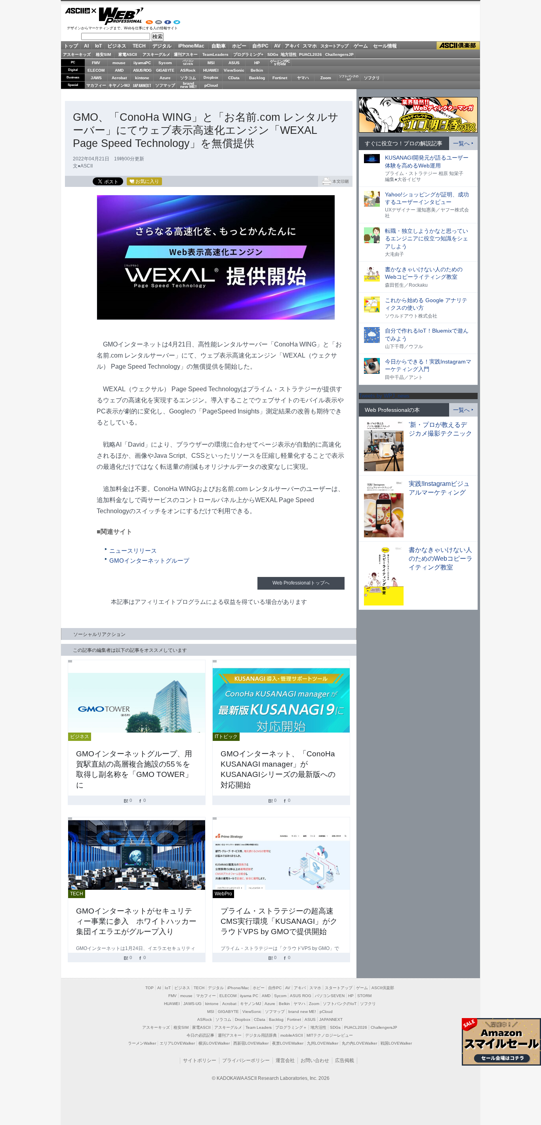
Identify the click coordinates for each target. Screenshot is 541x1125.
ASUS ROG (142, 70)
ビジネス (116, 46)
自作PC (260, 46)
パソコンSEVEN (188, 62)
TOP (149, 988)
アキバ (292, 46)
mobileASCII (291, 1035)
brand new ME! (302, 1011)
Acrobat (119, 78)
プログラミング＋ (291, 1027)
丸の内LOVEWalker (359, 1043)
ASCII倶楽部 (458, 45)
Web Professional (121, 16)
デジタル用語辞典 (261, 1035)
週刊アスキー (186, 54)
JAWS (96, 78)
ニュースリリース (133, 551)
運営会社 (285, 1060)
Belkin (257, 70)
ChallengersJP (339, 54)
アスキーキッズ (77, 54)
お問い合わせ (315, 1060)
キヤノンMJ (119, 85)
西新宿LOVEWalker (251, 1043)
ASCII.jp (81, 11)
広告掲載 (344, 1060)
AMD (119, 70)
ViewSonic (234, 70)
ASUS (234, 63)
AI (86, 46)
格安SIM (103, 54)
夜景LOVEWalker (287, 1043)
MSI (211, 63)
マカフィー (96, 85)
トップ (71, 46)
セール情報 (385, 46)
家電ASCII (127, 54)
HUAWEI (211, 70)
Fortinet (279, 78)
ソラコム (188, 78)
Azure (165, 78)
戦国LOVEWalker (396, 1043)
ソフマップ (165, 85)
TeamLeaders (215, 54)
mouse (119, 63)
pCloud (211, 85)
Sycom (165, 63)
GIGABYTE (165, 70)
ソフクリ (372, 78)
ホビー (239, 46)
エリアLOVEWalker (177, 1043)
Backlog (257, 78)
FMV (96, 63)
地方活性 (289, 54)
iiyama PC (249, 996)
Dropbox (211, 78)
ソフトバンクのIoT (348, 78)
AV (277, 46)
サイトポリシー (199, 1060)
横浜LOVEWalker (214, 1043)
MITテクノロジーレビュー (330, 1035)
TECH (139, 46)
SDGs (272, 54)
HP (257, 63)
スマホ (310, 46)
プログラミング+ (248, 54)
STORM (364, 996)
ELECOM (96, 70)
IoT (98, 46)
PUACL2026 (310, 54)
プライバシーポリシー (246, 1060)
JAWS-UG (192, 1003)
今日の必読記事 (200, 1035)
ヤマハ (303, 78)
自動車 (218, 46)
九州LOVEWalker (322, 1043)
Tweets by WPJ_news (384, 396)
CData (234, 78)
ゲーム (361, 46)
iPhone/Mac (191, 46)
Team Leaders (259, 1027)
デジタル (161, 46)
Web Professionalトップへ (301, 583)
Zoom (325, 78)
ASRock (188, 70)
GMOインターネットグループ (149, 561)
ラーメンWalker (142, 1043)
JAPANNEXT (142, 85)
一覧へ (461, 143)
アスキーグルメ (156, 54)
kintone (142, 78)
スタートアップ (334, 46)
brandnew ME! (188, 85)
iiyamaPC (141, 63)
